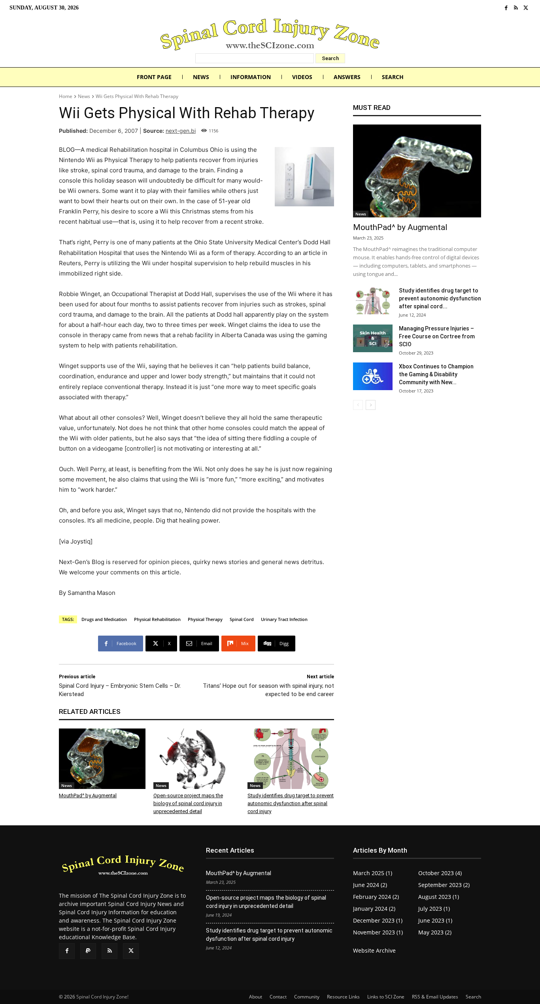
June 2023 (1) (435, 920)
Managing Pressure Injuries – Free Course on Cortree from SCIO (437, 336)
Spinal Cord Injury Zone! (102, 996)
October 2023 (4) (440, 873)
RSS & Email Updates (435, 996)
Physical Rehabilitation (157, 619)
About (255, 996)
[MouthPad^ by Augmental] (102, 758)
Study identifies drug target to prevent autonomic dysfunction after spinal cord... (440, 298)
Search (473, 996)
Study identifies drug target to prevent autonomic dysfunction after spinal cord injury (290, 803)
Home (65, 96)
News (84, 96)
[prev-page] (358, 405)
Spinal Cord (242, 619)
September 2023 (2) (444, 885)
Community (306, 996)
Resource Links (343, 996)
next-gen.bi (181, 130)
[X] (526, 8)
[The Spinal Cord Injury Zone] (270, 34)
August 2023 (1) (438, 896)
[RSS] (516, 8)
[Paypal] (88, 951)
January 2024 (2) (374, 908)
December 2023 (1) (377, 920)
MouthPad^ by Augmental (88, 795)
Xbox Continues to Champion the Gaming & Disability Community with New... (436, 374)
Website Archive (374, 950)
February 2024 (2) (376, 896)
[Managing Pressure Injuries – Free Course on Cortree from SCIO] (373, 338)
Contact (278, 996)
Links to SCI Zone (385, 996)
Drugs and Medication (104, 619)
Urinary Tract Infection (284, 619)
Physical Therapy (205, 619)
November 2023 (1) (378, 932)
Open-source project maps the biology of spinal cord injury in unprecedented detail (188, 803)
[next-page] (371, 405)
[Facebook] (506, 8)
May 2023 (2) (434, 932)
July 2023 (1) (434, 908)
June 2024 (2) (370, 885)
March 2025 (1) (372, 873)
